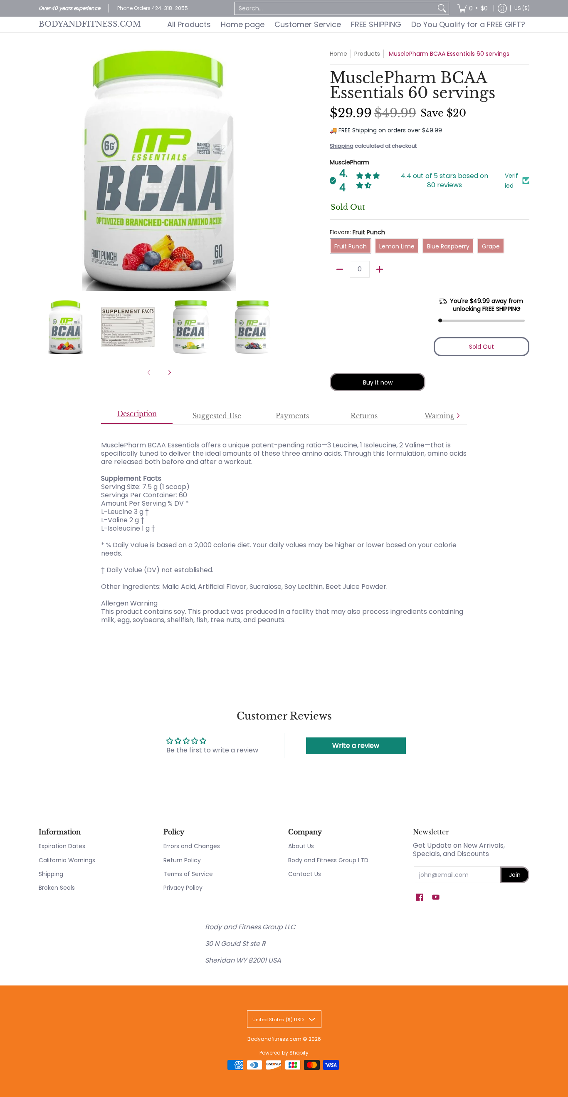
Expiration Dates (62, 846)
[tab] (137, 416)
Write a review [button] (355, 745)
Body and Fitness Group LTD (328, 860)
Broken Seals (57, 888)
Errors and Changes (191, 846)
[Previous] (44, 170)
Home (338, 54)
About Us (301, 846)
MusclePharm (349, 162)
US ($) (522, 8)
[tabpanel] (284, 528)
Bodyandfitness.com (90, 24)
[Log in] (502, 8)
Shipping (341, 145)
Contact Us (304, 874)
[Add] (380, 269)
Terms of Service (188, 874)
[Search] (442, 8)
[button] (419, 897)
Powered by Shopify (284, 1052)
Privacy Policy (183, 888)
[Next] (274, 170)
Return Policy (182, 860)
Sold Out (481, 347)
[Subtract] (340, 269)
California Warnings (67, 860)
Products (367, 54)
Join (515, 875)
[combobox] (335, 8)
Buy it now (378, 382)
